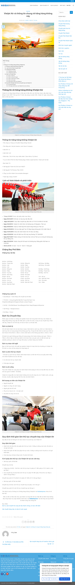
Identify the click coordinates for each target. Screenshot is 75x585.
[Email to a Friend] (28, 522)
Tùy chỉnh (45, 579)
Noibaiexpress (41, 491)
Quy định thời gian (12, 84)
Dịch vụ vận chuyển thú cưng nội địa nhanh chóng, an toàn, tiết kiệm (21, 505)
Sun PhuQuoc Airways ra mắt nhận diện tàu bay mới (65, 107)
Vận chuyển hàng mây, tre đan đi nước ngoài (14, 509)
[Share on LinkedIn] (33, 522)
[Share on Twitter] (25, 522)
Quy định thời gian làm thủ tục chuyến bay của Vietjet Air (19, 82)
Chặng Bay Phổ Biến (11, 69)
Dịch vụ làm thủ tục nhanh (14, 78)
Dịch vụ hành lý (11, 75)
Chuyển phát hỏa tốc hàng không (64, 29)
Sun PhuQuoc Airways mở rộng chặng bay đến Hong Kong (66, 85)
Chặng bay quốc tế (12, 72)
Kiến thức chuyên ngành (65, 45)
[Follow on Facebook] (70, 1)
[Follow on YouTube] (73, 1)
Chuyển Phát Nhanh (64, 33)
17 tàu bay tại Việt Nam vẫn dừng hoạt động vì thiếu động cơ (65, 79)
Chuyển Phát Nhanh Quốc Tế (66, 41)
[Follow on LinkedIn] (71, 1)
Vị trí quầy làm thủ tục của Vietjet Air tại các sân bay (19, 85)
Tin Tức (68, 5)
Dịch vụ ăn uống (12, 80)
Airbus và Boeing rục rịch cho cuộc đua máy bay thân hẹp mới (65, 92)
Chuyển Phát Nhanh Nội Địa (65, 37)
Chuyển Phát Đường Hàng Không (64, 24)
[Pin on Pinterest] (31, 522)
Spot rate (62, 5)
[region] (56, 572)
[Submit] (71, 12)
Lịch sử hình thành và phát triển (13, 68)
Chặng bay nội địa (12, 71)
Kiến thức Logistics (64, 48)
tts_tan (35, 20)
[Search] (73, 5)
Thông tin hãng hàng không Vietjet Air (14, 66)
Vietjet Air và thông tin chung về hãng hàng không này (38, 527)
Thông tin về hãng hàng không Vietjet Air (14, 64)
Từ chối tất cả (54, 579)
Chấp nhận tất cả (64, 579)
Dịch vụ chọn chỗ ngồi (13, 77)
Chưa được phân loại (64, 21)
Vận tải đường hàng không (64, 57)
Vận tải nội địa (34, 5)
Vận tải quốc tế (44, 5)
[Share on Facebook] (23, 522)
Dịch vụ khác (54, 5)
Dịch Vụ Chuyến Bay (11, 74)
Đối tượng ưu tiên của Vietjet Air (15, 81)
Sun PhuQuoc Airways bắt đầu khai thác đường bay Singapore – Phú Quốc (65, 99)
